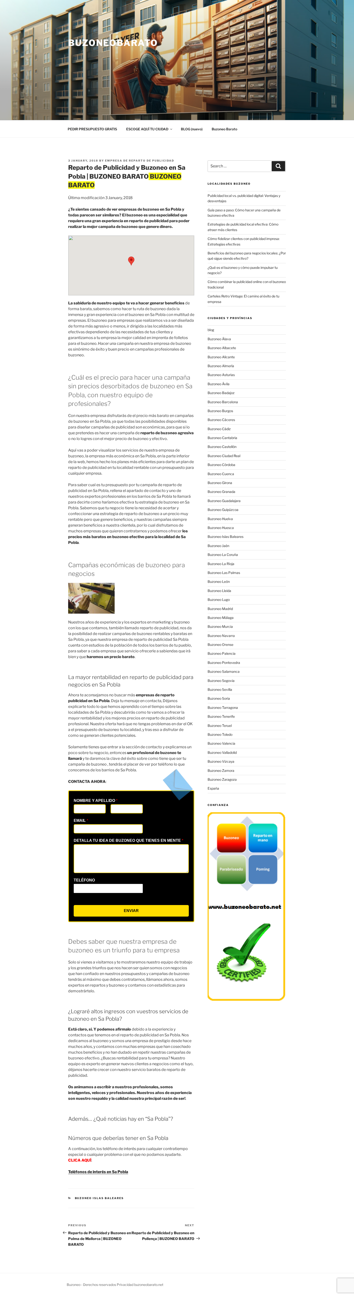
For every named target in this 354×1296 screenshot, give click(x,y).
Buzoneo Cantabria (222, 438)
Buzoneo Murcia (220, 626)
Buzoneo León (219, 581)
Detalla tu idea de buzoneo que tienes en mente (128, 840)
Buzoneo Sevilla (220, 689)
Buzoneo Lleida (219, 591)
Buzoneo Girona (220, 483)
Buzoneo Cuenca (221, 474)
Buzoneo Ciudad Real (224, 456)
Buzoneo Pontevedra (224, 663)
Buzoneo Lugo (219, 600)
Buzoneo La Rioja (221, 564)
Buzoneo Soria (219, 698)
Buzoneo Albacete (222, 348)
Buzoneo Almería (221, 366)
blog (211, 330)
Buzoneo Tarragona (223, 707)
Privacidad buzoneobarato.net (140, 1285)
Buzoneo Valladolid (222, 752)
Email (81, 820)
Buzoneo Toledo (220, 734)
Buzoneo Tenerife (221, 716)
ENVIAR (131, 911)
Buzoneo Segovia (221, 681)
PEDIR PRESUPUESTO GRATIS (92, 129)
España (213, 788)
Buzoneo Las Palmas (224, 573)
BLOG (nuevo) (192, 129)
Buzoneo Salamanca (224, 671)
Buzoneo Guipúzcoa (223, 510)
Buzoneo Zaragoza (222, 779)
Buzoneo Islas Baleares (99, 1198)
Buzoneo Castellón (222, 447)
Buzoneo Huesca (221, 528)
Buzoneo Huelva (220, 519)
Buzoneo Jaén (218, 546)
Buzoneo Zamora (221, 770)
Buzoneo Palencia (222, 653)
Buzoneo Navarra (221, 636)
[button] (131, 261)
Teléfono (84, 880)
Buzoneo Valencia (221, 743)
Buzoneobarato (113, 43)
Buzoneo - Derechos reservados (92, 1285)
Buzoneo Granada (221, 492)
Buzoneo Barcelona (223, 402)
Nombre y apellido (96, 801)
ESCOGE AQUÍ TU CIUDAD (147, 129)
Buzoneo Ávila (218, 384)
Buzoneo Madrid (220, 609)
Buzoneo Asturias (221, 375)
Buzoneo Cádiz (219, 429)
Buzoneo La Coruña (223, 555)
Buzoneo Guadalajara (224, 501)
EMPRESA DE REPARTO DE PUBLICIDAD (139, 160)
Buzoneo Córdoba (221, 465)
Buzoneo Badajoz (221, 393)
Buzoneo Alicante (221, 357)
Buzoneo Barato (224, 129)
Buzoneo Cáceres (221, 420)
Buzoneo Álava (219, 339)
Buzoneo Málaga (221, 618)
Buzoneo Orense (220, 644)
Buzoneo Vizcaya (221, 761)
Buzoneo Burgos (220, 411)
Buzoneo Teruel (220, 725)
